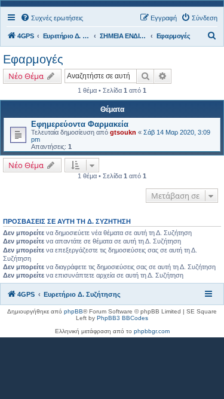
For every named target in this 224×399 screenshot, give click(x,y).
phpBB (73, 311)
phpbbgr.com (152, 331)
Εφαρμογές (33, 59)
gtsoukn (123, 132)
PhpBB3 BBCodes (122, 318)
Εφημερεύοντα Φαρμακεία (79, 124)
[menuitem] (51, 18)
